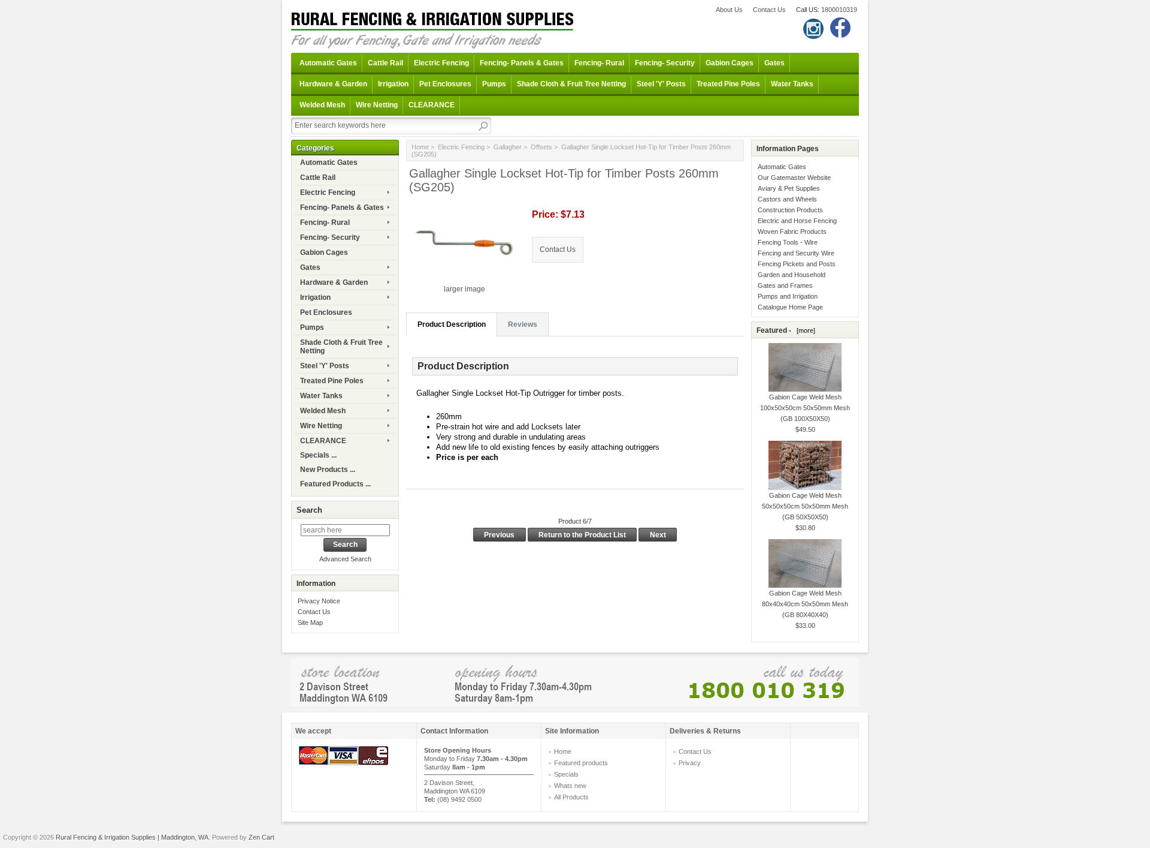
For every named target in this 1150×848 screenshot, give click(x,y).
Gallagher (508, 147)
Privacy (690, 762)
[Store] (575, 681)
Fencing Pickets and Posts (797, 263)
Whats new (570, 785)
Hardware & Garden (333, 84)
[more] (804, 330)
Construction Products (790, 209)
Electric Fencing (441, 63)
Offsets (541, 147)
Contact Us (769, 9)
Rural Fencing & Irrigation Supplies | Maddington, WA (132, 837)
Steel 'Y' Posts (661, 84)
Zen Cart (261, 837)
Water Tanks (792, 84)
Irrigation (393, 84)
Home (420, 147)
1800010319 (839, 9)
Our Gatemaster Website (794, 177)
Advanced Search (345, 559)
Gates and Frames (785, 285)
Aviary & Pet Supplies (789, 188)
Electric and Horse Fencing (797, 220)
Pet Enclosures (445, 84)
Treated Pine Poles (728, 84)
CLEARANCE (431, 105)
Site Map (310, 622)
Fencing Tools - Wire (788, 242)
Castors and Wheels (787, 199)
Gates (774, 63)
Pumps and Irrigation (788, 296)
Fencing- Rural (599, 63)
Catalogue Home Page (790, 307)
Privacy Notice (319, 601)
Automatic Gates (328, 63)
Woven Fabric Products (792, 231)
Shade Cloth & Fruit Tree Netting (571, 84)
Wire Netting (377, 105)
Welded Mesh (322, 105)
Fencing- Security (665, 63)
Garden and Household (791, 274)
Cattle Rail (385, 63)
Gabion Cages (729, 63)
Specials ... (318, 455)
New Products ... (327, 469)
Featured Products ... (335, 484)
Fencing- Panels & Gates (522, 63)
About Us (729, 9)
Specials (566, 774)
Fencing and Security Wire (796, 253)
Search (309, 510)
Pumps (494, 84)
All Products (571, 797)
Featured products (581, 762)
